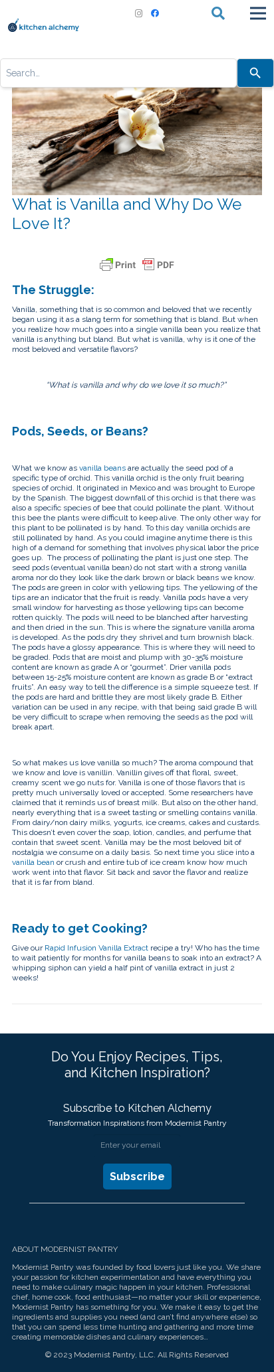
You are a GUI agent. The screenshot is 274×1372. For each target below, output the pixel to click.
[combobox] (118, 73)
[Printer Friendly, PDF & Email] (137, 265)
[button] (218, 13)
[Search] (255, 73)
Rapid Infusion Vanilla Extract (96, 948)
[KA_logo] (44, 25)
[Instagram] (139, 13)
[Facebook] (155, 13)
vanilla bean (33, 862)
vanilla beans (102, 468)
